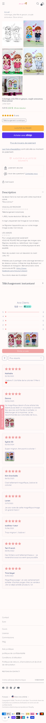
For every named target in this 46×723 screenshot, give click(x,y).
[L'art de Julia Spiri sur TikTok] (14, 688)
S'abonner (39, 680)
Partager (9, 182)
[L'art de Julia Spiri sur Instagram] (7, 688)
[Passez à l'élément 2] (30, 339)
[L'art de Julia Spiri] (23, 3)
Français (5, 697)
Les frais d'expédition (11, 149)
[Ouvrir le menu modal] (3, 3)
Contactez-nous (31, 174)
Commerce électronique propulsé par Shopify (18, 707)
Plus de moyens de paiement (23, 143)
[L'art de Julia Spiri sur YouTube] (18, 688)
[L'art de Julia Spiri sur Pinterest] (11, 688)
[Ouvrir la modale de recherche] (37, 3)
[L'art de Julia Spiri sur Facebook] (3, 688)
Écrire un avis (23, 351)
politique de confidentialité (13, 653)
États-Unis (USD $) (20, 697)
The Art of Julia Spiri (22, 700)
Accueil (7, 12)
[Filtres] (4, 358)
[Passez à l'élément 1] (15, 339)
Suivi (4, 621)
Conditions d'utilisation (12, 657)
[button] (8, 115)
